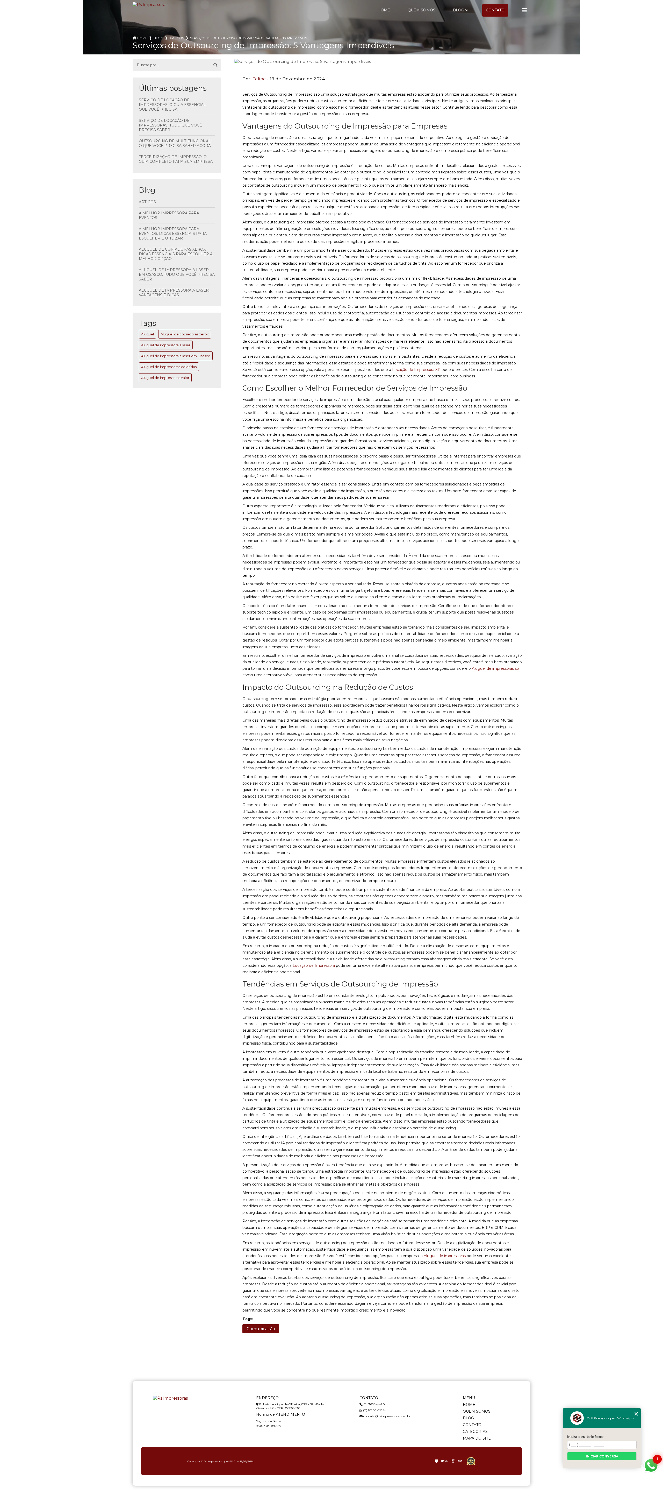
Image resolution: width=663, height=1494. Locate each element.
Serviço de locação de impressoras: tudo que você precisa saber (170, 125)
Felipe (259, 78)
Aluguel (147, 334)
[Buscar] (215, 65)
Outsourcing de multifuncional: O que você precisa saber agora (175, 143)
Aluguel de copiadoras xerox (185, 334)
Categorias (475, 1431)
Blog (458, 10)
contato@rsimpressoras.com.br (386, 1416)
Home (384, 10)
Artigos (147, 202)
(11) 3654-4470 (374, 1404)
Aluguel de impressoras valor (165, 378)
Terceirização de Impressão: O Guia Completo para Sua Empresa (176, 159)
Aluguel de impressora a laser (165, 345)
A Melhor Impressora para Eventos (169, 215)
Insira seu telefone (585, 1437)
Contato (495, 10)
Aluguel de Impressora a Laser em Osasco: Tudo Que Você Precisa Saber (177, 274)
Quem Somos (421, 10)
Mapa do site (477, 1438)
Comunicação (261, 1328)
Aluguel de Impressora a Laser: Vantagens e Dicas (174, 292)
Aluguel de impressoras (445, 1255)
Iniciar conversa (602, 1456)
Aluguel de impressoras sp (495, 668)
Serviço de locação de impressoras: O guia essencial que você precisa (172, 105)
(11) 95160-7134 (373, 1410)
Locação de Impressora (314, 965)
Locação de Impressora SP (416, 369)
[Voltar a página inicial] (150, 4)
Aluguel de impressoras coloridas (169, 367)
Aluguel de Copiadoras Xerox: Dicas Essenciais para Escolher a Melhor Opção (176, 254)
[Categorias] (524, 10)
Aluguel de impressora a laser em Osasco (175, 356)
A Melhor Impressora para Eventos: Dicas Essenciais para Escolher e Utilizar (173, 234)
